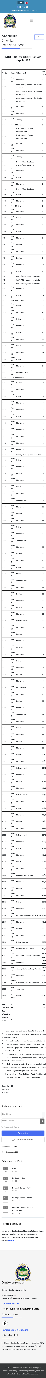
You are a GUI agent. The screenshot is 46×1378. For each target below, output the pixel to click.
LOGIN (11, 1240)
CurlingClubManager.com (28, 1374)
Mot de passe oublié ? (10, 1152)
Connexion (23, 1133)
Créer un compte (24, 1139)
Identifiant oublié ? (9, 1146)
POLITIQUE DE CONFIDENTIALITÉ (15, 1330)
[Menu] (31, 20)
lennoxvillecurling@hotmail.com (24, 10)
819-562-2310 (24, 7)
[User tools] (39, 37)
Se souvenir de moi (12, 1127)
